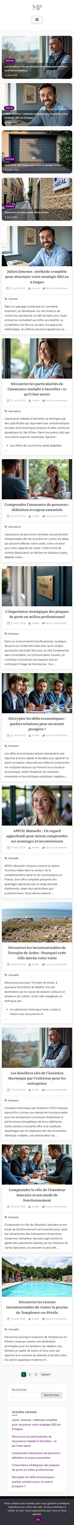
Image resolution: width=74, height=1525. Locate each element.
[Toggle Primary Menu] (37, 19)
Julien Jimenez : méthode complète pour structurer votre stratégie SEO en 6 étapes (36, 116)
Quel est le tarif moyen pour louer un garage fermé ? (33, 165)
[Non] (69, 1512)
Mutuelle (13, 858)
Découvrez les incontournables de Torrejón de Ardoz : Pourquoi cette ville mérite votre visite (37, 953)
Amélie (35, 400)
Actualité (10, 206)
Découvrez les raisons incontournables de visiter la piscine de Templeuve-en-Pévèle (37, 1307)
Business (10, 60)
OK (38, 1519)
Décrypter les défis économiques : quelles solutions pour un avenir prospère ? (37, 724)
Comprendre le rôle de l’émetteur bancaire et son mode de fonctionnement (37, 1195)
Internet (9, 108)
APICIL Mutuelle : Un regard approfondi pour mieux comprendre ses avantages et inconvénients (37, 836)
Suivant (45, 1374)
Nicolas (35, 288)
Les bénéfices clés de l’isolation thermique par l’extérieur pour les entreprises (36, 68)
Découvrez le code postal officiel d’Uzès (27, 212)
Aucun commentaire (57, 289)
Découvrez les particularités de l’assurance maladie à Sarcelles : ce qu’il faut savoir (37, 389)
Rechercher (19, 1389)
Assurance (14, 411)
